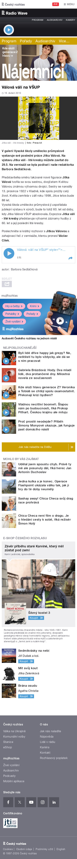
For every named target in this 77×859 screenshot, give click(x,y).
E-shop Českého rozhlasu (25, 538)
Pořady (26, 41)
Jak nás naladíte (50, 731)
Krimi (33, 306)
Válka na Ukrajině (14, 731)
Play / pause (9, 253)
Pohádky (10, 314)
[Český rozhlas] (13, 4)
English (61, 849)
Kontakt (45, 752)
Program (37, 20)
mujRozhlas (9, 295)
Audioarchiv (54, 20)
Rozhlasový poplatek (54, 758)
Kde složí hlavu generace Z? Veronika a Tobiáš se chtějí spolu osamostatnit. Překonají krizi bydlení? (46, 391)
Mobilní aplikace (14, 781)
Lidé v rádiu (47, 742)
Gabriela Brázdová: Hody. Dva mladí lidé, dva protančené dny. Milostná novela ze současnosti (44, 374)
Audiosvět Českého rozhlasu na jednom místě (29, 338)
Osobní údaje (24, 849)
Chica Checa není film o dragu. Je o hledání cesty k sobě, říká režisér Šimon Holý (44, 519)
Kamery (70, 20)
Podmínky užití (44, 849)
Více (64, 41)
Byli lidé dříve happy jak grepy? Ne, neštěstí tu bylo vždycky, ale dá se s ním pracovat (44, 357)
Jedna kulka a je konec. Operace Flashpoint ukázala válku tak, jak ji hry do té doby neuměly (43, 485)
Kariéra (44, 747)
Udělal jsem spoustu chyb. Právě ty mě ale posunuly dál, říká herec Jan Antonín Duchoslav (44, 468)
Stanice (8, 742)
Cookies (8, 849)
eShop (7, 747)
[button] (70, 258)
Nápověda (47, 736)
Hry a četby (12, 306)
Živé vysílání (12, 321)
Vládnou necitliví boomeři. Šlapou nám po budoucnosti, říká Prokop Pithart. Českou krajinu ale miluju (43, 408)
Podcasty (9, 776)
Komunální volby (14, 736)
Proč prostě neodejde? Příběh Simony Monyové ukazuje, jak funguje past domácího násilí (46, 425)
